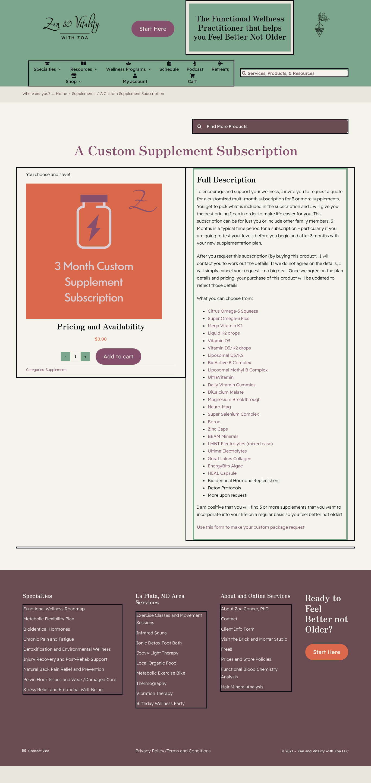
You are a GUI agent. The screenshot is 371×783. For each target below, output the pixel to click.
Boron (214, 421)
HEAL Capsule (222, 473)
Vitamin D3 (219, 340)
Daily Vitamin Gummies (232, 384)
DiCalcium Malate (226, 392)
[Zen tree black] (321, 11)
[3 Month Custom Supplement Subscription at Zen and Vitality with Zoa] (94, 251)
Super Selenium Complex (233, 414)
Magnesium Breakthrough (234, 399)
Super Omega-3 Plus (228, 318)
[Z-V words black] (71, 10)
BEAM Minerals (223, 436)
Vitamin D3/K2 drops (229, 348)
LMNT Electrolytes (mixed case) (240, 443)
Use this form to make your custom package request (250, 527)
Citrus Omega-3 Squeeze (233, 311)
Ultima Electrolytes (227, 451)
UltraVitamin (221, 377)
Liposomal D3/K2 (226, 355)
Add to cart (118, 356)
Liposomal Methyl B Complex (238, 370)
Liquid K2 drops (224, 333)
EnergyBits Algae (225, 465)
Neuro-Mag (219, 406)
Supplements (56, 369)
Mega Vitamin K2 (225, 325)
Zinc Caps (218, 429)
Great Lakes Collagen (229, 458)
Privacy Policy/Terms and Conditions (173, 750)
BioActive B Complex (229, 362)
